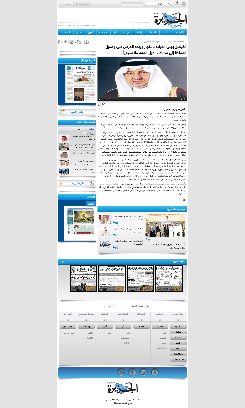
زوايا (128, 332)
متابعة (163, 342)
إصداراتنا (86, 326)
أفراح (164, 332)
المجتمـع (163, 337)
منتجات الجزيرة (68, 326)
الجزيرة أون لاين (68, 332)
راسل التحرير (77, 112)
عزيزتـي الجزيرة (161, 347)
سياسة (178, 331)
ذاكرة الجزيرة (179, 261)
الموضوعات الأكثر (86, 121)
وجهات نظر (125, 337)
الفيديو (178, 342)
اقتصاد (141, 326)
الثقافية (91, 204)
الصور (178, 348)
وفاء (109, 332)
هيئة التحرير (178, 313)
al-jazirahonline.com (83, 4)
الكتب (90, 332)
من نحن (159, 313)
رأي (123, 326)
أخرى (90, 32)
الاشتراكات (123, 313)
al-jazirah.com (67, 4)
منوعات (178, 337)
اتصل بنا (68, 313)
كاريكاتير (127, 342)
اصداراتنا (91, 196)
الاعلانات (141, 313)
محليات (160, 326)
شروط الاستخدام (86, 313)
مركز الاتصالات (178, 359)
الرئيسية (180, 32)
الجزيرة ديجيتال (88, 59)
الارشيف (104, 313)
